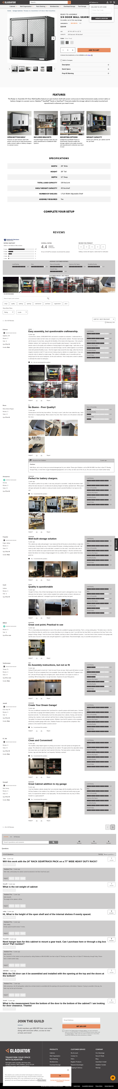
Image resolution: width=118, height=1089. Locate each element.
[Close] (68, 1070)
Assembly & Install (101, 1062)
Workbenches (54, 6)
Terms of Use (75, 1030)
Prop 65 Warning (68, 73)
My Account (74, 1053)
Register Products (76, 1062)
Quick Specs (66, 69)
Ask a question (111, 848)
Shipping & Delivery (76, 1067)
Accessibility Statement (87, 1086)
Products (54, 1049)
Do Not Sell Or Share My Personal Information (59, 1081)
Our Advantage (100, 1053)
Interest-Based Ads (109, 1086)
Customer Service (78, 1049)
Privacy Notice (83, 1030)
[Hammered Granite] (67, 43)
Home (9, 11)
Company (99, 1049)
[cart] (114, 3)
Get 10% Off (81, 1026)
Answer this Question (9, 864)
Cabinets (12, 6)
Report (23, 878)
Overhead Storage (69, 6)
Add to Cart (94, 50)
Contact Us (74, 1056)
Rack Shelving (40, 6)
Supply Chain (77, 1086)
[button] (111, 859)
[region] (37, 1076)
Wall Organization (26, 6)
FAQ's (72, 1059)
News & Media (100, 1056)
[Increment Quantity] (72, 50)
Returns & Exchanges (77, 1065)
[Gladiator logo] (9, 2)
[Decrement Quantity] (63, 50)
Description (66, 65)
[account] (107, 2)
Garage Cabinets (18, 11)
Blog (97, 1059)
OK (60, 1075)
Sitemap (98, 1067)
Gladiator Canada (101, 1065)
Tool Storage (82, 6)
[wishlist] (111, 2)
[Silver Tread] (62, 43)
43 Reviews (17, 837)
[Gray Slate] (72, 43)
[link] (6, 837)
